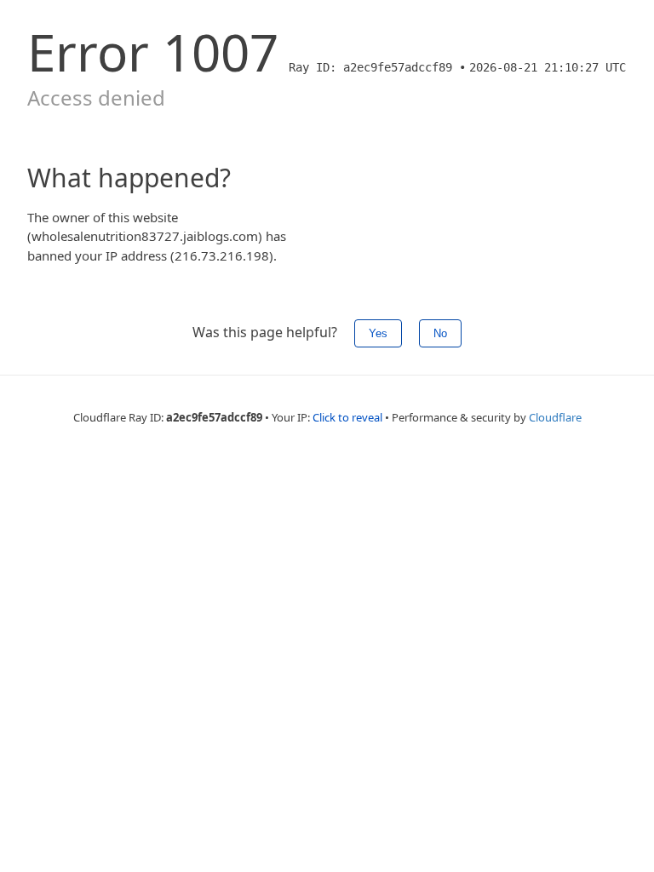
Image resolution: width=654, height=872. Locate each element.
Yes (378, 333)
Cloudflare (555, 417)
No (440, 333)
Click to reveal (347, 417)
